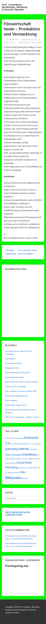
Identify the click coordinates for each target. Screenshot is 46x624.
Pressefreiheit (37, 458)
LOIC (38, 455)
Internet (23, 449)
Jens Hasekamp (11, 543)
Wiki (22, 472)
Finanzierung (37, 444)
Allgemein (38, 42)
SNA (6, 463)
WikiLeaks (13, 478)
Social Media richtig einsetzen (16, 405)
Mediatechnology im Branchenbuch (17, 373)
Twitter (35, 468)
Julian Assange (12, 455)
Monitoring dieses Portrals (14, 377)
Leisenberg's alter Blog (13, 363)
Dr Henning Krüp (11, 536)
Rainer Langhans (11, 400)
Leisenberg (28, 454)
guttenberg (11, 448)
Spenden (30, 468)
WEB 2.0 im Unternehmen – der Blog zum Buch (22, 417)
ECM (10, 438)
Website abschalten (14, 472)
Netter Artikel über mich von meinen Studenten (21, 382)
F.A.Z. (30, 444)
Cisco (7, 438)
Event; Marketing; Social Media (19, 444)
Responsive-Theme (12, 613)
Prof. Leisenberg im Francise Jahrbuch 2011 (21, 391)
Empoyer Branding (18, 438)
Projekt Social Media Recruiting (16, 396)
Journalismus (33, 449)
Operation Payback (22, 458)
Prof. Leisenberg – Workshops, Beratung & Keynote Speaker (14, 7)
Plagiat (30, 458)
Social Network (22, 468)
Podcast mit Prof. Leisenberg (15, 386)
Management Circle (12, 368)
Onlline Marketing (10, 458)
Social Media (12, 463)
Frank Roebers (10, 359)
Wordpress (25, 478)
